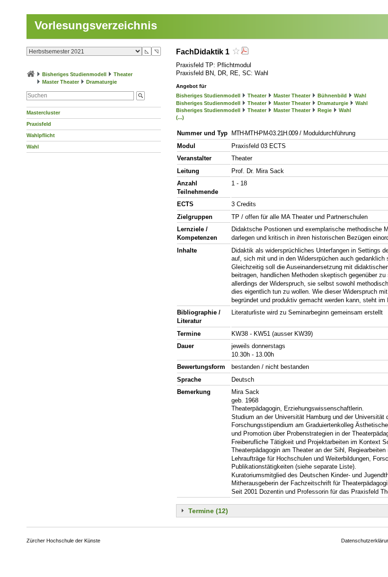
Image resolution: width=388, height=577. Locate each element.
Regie (324, 110)
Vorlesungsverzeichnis (96, 25)
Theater (123, 74)
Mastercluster (43, 112)
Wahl (32, 146)
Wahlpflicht (40, 135)
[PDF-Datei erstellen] (244, 52)
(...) (180, 117)
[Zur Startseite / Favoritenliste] (30, 74)
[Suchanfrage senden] (140, 95)
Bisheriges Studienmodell (74, 74)
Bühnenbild (332, 95)
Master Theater (60, 82)
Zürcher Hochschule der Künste (63, 540)
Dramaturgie (101, 82)
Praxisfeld (38, 124)
